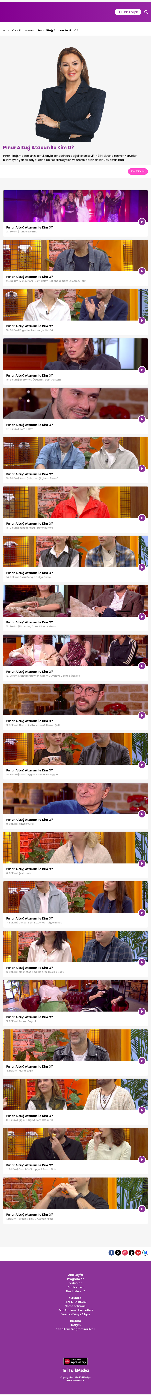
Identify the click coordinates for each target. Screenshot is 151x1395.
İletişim (75, 1325)
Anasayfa (9, 30)
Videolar (75, 1283)
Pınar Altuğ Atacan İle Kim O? (58, 30)
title (5, 192)
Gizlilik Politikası (75, 1302)
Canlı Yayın (75, 1287)
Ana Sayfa (75, 1275)
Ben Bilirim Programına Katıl (75, 1329)
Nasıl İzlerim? (75, 1291)
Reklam (75, 1321)
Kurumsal (75, 1298)
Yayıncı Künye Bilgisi (75, 1314)
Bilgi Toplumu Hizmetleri (75, 1310)
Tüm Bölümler (138, 171)
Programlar (26, 30)
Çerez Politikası (75, 1306)
